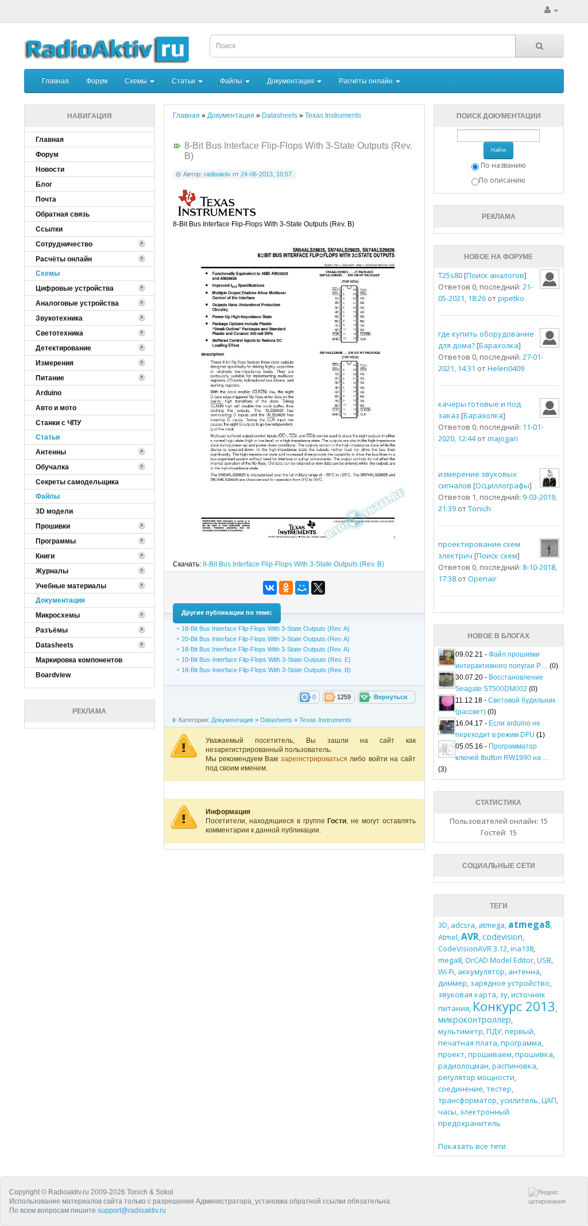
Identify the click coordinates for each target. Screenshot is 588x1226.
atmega (491, 925)
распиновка (514, 1066)
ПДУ (493, 1031)
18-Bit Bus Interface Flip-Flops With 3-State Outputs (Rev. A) (265, 628)
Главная (55, 81)
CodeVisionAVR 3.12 (472, 948)
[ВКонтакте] (270, 588)
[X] (318, 588)
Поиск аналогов (495, 275)
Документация (291, 81)
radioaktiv (217, 174)
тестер (499, 1089)
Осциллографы (502, 485)
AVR (470, 936)
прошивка (534, 1054)
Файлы (232, 81)
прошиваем (490, 1054)
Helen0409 (506, 368)
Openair (482, 578)
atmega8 (529, 924)
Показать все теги (472, 1146)
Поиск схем (497, 555)
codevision (502, 936)
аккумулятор (481, 971)
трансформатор (467, 1100)
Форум (96, 81)
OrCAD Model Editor (499, 960)
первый (519, 1031)
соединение (460, 1089)
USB (544, 960)
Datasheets (276, 719)
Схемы (137, 81)
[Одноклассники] (286, 588)
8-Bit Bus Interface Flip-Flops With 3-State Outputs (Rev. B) (293, 564)
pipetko (511, 298)
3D (442, 925)
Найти (498, 150)
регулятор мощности (476, 1077)
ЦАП (548, 1100)
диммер (452, 983)
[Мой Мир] (302, 588)
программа (521, 1043)
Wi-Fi (446, 971)
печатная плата (467, 1043)
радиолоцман (463, 1066)
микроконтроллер (474, 1019)
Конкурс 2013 (514, 1006)
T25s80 (450, 275)
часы (447, 1112)
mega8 (450, 960)
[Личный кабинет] (551, 10)
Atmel (448, 937)
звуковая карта (467, 994)
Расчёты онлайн (366, 81)
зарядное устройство (510, 983)
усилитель (519, 1100)
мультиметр (460, 1031)
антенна (524, 971)
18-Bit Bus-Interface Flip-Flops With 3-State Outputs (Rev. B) (266, 669)
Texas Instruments (325, 719)
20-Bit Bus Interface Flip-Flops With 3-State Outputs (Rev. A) (265, 638)
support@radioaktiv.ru (132, 1210)
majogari (503, 438)
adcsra (463, 925)
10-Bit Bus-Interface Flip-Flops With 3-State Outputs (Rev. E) (266, 659)
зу (504, 994)
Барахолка (499, 345)
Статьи (184, 81)
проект (451, 1054)
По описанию (502, 180)
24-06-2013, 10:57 (266, 174)
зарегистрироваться (315, 759)
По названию (503, 165)
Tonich (479, 508)
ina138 (521, 948)
